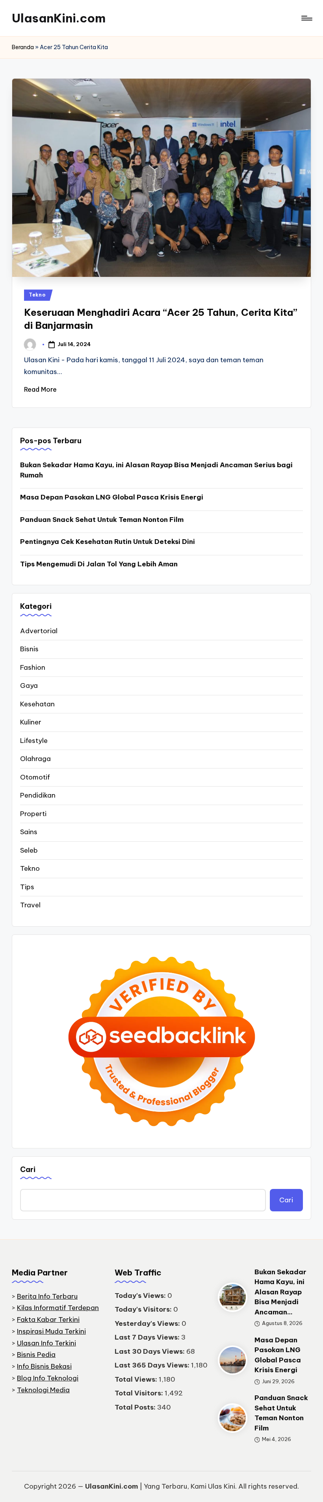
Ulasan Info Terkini (46, 1343)
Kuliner (30, 722)
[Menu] (306, 18)
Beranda (23, 47)
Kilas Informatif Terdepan (58, 1307)
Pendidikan (38, 795)
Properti (33, 813)
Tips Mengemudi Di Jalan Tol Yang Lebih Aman (99, 564)
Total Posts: (136, 1407)
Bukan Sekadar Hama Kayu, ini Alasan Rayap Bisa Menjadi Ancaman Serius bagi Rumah (156, 470)
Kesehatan (37, 704)
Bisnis (29, 649)
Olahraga (35, 758)
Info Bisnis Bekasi (44, 1366)
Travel (30, 905)
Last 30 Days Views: (150, 1351)
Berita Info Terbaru (47, 1296)
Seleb (29, 850)
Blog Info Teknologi (47, 1378)
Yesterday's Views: (148, 1323)
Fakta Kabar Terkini (48, 1319)
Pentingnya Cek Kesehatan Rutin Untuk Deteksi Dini (107, 541)
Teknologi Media (43, 1390)
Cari (27, 1169)
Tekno (37, 295)
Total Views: (137, 1379)
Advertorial (39, 631)
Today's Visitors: (144, 1309)
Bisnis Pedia (36, 1354)
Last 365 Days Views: (153, 1365)
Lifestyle (34, 740)
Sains (28, 831)
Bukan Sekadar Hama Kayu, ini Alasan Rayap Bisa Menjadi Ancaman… (280, 1292)
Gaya (29, 685)
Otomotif (35, 777)
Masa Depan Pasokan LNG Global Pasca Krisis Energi (111, 497)
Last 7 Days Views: (148, 1337)
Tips (27, 887)
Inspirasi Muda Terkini (51, 1331)
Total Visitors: (140, 1393)
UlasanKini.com (59, 18)
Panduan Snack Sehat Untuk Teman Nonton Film (102, 519)
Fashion (32, 667)
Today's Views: (141, 1295)
